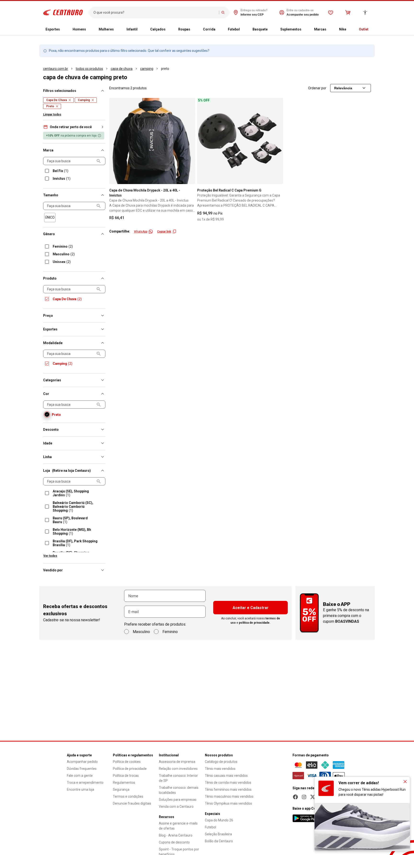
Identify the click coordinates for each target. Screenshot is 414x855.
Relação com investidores (178, 769)
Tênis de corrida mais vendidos (228, 782)
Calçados (158, 29)
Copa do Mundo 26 (219, 820)
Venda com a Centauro (176, 806)
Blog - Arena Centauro (175, 835)
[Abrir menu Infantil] (141, 29)
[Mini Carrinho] (348, 12)
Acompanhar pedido (82, 762)
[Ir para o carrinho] (348, 12)
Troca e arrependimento (85, 782)
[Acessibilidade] (365, 12)
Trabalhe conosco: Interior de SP (178, 778)
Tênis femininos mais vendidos (228, 789)
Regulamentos (124, 782)
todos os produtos (89, 69)
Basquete (260, 29)
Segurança (121, 789)
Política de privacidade (130, 769)
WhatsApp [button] (140, 231)
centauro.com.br (55, 69)
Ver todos (50, 555)
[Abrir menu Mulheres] (118, 29)
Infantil (132, 29)
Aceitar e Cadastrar (251, 607)
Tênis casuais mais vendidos (226, 775)
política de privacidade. (254, 622)
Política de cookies (127, 762)
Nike (342, 29)
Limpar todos (52, 114)
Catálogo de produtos (221, 762)
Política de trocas (126, 775)
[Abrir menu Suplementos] (305, 29)
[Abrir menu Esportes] (64, 29)
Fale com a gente (80, 775)
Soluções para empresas (177, 799)
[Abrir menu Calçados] (169, 29)
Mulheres (106, 29)
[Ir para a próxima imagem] (189, 141)
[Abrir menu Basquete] (271, 29)
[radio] (50, 217)
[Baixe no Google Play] (305, 818)
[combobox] (155, 12)
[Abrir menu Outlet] (372, 29)
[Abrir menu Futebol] (244, 29)
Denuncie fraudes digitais (132, 803)
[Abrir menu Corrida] (219, 29)
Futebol (234, 29)
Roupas (184, 29)
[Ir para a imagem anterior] (115, 141)
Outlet (363, 29)
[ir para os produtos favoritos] (330, 12)
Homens (79, 29)
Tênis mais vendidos (220, 769)
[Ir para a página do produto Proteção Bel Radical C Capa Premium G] (240, 141)
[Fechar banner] (405, 781)
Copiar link (164, 231)
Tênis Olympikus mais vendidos (228, 803)
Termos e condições (128, 796)
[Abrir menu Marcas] (330, 29)
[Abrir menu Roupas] (194, 29)
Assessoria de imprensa (177, 762)
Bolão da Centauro (219, 841)
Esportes (53, 29)
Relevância (343, 88)
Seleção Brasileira (218, 834)
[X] (313, 797)
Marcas (320, 29)
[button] (74, 127)
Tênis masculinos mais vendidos (229, 796)
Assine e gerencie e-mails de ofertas (178, 825)
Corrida (209, 29)
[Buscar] (223, 12)
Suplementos (290, 29)
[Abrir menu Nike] (350, 29)
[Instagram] (304, 797)
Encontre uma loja (80, 789)
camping (146, 69)
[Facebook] (295, 797)
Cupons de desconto (174, 842)
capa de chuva (121, 69)
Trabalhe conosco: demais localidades (178, 790)
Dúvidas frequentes (82, 769)
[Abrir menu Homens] (90, 29)
